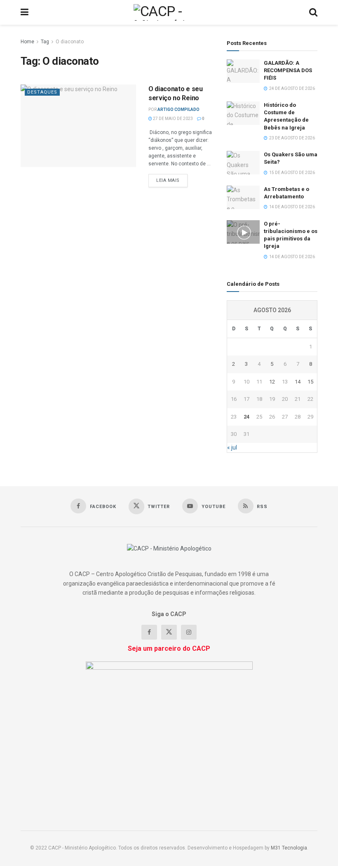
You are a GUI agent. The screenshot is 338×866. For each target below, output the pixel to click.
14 (297, 382)
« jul (232, 447)
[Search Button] (313, 12)
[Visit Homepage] (169, 12)
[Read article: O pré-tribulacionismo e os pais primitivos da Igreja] (243, 232)
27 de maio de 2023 (172, 118)
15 (310, 382)
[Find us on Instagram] (189, 632)
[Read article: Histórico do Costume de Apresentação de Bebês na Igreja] (243, 113)
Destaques (42, 92)
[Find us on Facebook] (149, 632)
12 (272, 382)
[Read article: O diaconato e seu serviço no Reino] (78, 126)
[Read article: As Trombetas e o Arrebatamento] (243, 197)
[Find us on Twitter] (169, 632)
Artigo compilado (178, 109)
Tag (45, 42)
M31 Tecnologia (289, 848)
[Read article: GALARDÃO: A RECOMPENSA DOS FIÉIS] (243, 71)
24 (246, 417)
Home (27, 42)
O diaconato (70, 42)
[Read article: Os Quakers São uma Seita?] (243, 162)
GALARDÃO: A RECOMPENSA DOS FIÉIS (288, 70)
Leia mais (172, 180)
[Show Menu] (24, 12)
